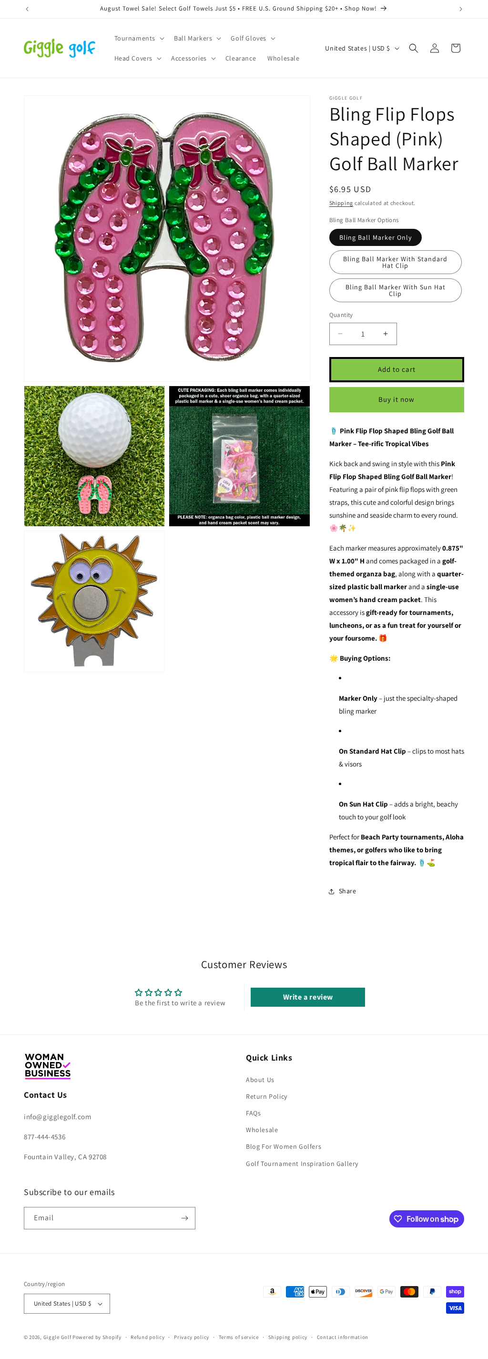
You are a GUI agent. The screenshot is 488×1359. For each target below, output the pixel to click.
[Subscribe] (184, 1218)
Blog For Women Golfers (283, 1146)
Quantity (341, 315)
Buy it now (396, 399)
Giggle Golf (57, 1337)
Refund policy (147, 1337)
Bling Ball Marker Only (375, 237)
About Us (260, 1079)
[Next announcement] (460, 9)
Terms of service (239, 1337)
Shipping (341, 202)
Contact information (342, 1337)
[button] (139, 38)
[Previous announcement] (27, 9)
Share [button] (347, 891)
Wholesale (262, 1129)
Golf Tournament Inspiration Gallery (302, 1163)
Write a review (308, 997)
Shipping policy (288, 1337)
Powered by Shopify (97, 1337)
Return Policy (266, 1096)
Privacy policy (191, 1337)
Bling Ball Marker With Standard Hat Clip (395, 262)
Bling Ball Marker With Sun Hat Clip (396, 290)
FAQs (253, 1113)
